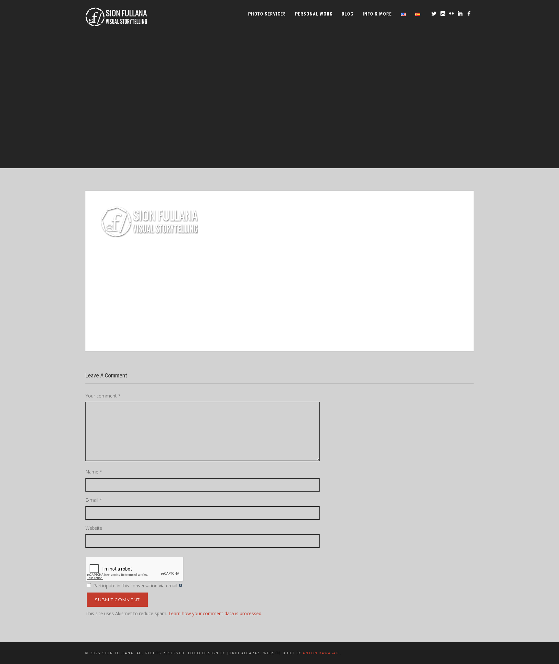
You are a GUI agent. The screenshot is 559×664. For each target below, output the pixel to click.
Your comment (103, 396)
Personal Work (314, 13)
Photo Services (267, 13)
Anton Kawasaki (321, 653)
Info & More (377, 13)
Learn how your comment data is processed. (215, 613)
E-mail (93, 500)
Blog (348, 13)
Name (93, 472)
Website (93, 528)
